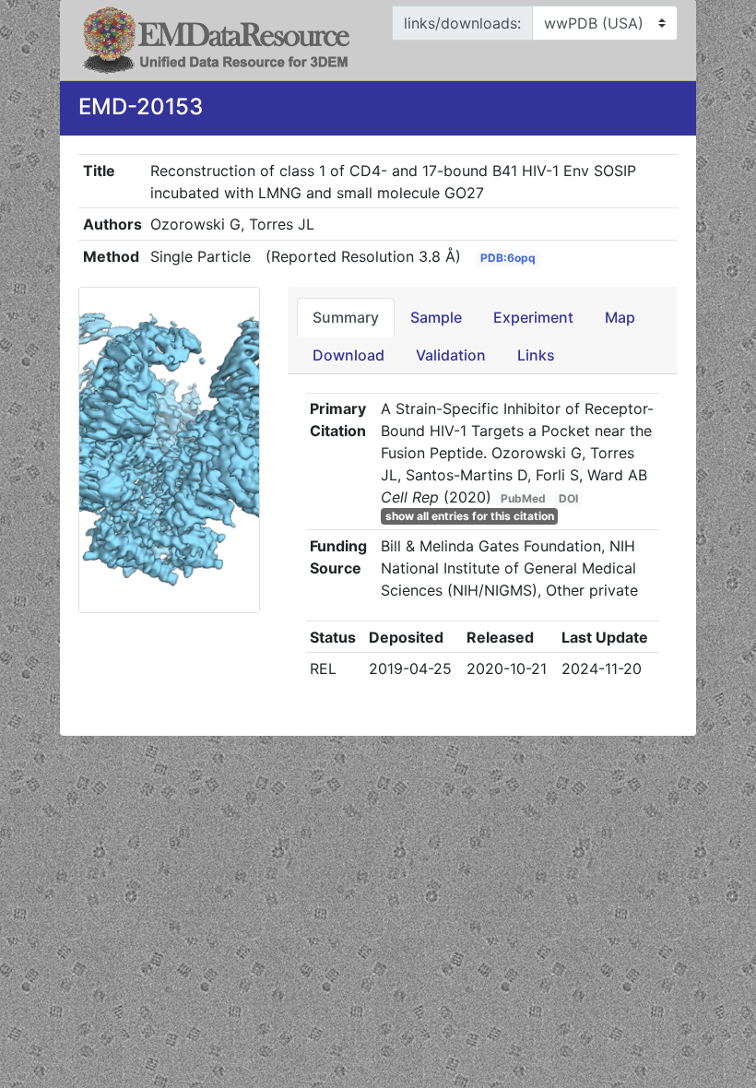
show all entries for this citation (469, 516)
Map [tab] (620, 317)
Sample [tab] (436, 317)
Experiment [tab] (533, 317)
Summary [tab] (346, 317)
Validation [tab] (451, 355)
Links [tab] (536, 355)
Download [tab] (348, 355)
